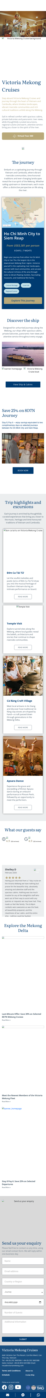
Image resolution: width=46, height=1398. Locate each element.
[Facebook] (4, 1387)
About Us (29, 1371)
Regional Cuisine (11, 291)
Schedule (6, 1375)
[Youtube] (18, 1387)
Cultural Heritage (12, 285)
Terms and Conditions (11, 1370)
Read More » (6, 1020)
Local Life (26, 285)
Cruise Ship (30, 1375)
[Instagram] (11, 1387)
